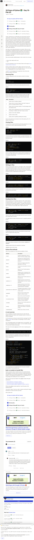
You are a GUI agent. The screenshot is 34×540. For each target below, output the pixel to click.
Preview (14, 447)
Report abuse (22, 468)
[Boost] (1, 47)
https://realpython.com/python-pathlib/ (14, 381)
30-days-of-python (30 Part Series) (15, 18)
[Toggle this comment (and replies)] (6, 453)
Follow (19, 501)
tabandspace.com (22, 5)
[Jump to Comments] (1, 40)
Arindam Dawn (10, 4)
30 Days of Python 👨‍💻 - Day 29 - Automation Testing (13, 519)
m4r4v (9, 451)
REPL (9, 71)
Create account (30, 1)
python (7, 14)
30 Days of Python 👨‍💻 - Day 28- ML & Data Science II (13, 523)
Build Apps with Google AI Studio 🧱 (16, 485)
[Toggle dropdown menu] (31, 414)
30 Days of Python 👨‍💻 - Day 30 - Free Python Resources (13, 515)
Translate (10, 319)
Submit (9, 447)
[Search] (4, 1)
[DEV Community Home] (1, 1)
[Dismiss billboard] (32, 525)
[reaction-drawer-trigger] (2, 36)
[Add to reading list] (1, 43)
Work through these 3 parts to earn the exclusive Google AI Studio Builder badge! (18, 428)
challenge (11, 14)
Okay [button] (2, 538)
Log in (25, 1)
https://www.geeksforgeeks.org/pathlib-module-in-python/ (18, 384)
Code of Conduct (15, 468)
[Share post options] (2, 50)
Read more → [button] (9, 435)
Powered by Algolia (18, 1)
